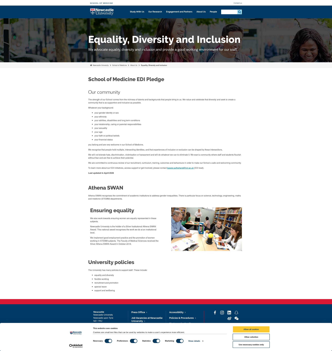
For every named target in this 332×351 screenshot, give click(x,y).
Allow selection (251, 337)
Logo (102, 12)
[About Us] (201, 14)
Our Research (155, 11)
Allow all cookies (251, 329)
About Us (201, 11)
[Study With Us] (137, 14)
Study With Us (137, 11)
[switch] (133, 341)
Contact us (238, 3)
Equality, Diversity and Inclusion (154, 65)
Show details (194, 341)
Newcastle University (100, 65)
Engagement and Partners (179, 11)
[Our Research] (155, 14)
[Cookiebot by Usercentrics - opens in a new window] (76, 346)
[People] (213, 14)
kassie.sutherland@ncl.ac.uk (180, 167)
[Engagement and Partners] (179, 14)
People (213, 11)
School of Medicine (101, 3)
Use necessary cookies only (251, 344)
